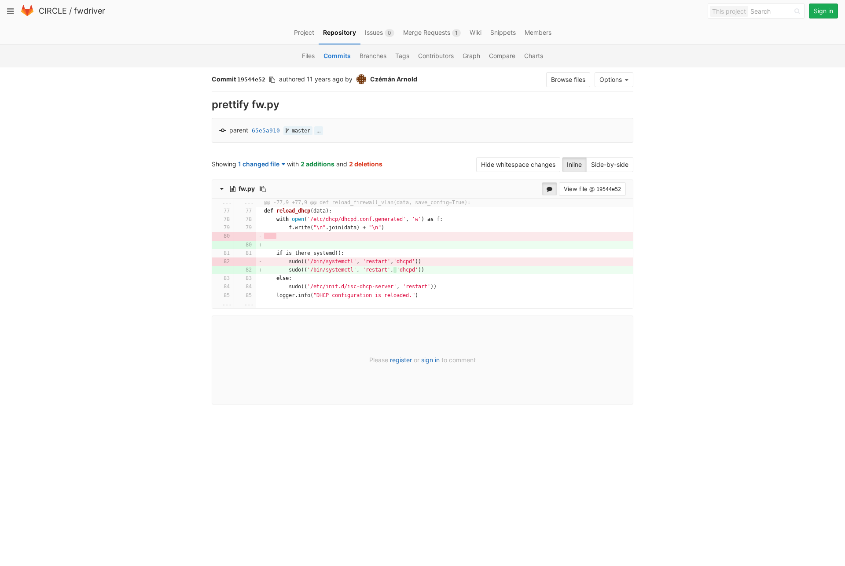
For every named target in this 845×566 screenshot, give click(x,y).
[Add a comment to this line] (212, 211)
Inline (574, 164)
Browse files (568, 79)
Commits (337, 55)
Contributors (436, 55)
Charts (533, 55)
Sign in (823, 11)
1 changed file (258, 164)
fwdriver (89, 10)
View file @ (592, 188)
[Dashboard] (27, 14)
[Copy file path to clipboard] (262, 188)
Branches (373, 55)
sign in (430, 360)
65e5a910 (266, 130)
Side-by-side (609, 164)
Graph (471, 55)
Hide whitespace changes (518, 164)
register (401, 360)
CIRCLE (53, 10)
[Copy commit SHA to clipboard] (272, 79)
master (299, 131)
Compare (502, 55)
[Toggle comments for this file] (549, 188)
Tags (402, 55)
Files (308, 55)
